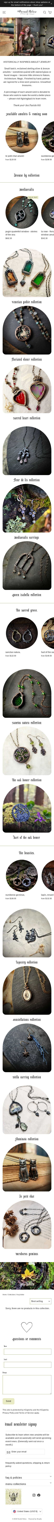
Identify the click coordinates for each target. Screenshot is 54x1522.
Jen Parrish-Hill (33, 105)
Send (8, 1401)
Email (5, 1359)
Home (5, 1294)
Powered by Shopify (35, 1519)
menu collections (16, 1484)
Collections (11, 1294)
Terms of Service (26, 1413)
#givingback (27, 99)
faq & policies (14, 1477)
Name (5, 1346)
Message (5, 1373)
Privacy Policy (9, 1413)
